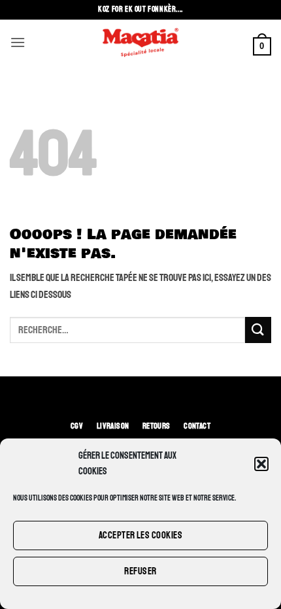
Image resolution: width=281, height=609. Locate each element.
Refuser (140, 571)
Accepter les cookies (140, 535)
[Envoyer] (258, 329)
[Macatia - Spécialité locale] (140, 42)
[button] (261, 463)
